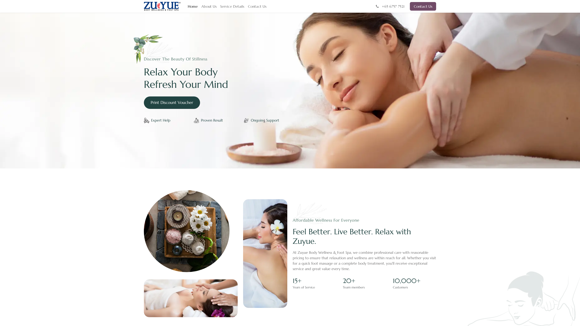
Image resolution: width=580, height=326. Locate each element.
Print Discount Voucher (172, 102)
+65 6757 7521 (392, 6)
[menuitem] (193, 6)
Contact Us (423, 6)
